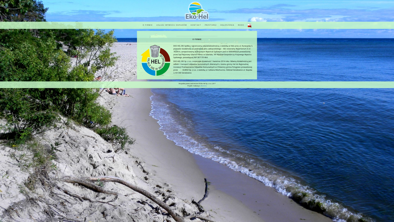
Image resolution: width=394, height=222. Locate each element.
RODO (241, 25)
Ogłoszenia (227, 25)
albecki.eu (203, 86)
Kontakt (196, 25)
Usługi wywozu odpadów (171, 25)
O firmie (148, 25)
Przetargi (211, 25)
